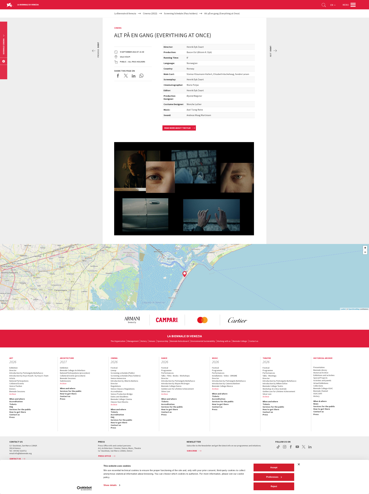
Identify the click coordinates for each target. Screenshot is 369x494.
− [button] (365, 252)
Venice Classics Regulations (123, 389)
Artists (12, 378)
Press (12, 417)
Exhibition (13, 367)
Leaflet (343, 309)
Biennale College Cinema (121, 399)
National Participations (19, 381)
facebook (291, 448)
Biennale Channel (320, 391)
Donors (12, 389)
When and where (17, 399)
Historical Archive (320, 372)
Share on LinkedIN (133, 75)
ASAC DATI (317, 393)
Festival (114, 367)
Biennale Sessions (17, 391)
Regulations (116, 386)
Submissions (65, 381)
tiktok (278, 448)
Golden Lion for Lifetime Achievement (177, 389)
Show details (110, 485)
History (144, 341)
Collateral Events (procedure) (72, 375)
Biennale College (240, 341)
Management (133, 341)
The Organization (118, 341)
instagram (285, 448)
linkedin (310, 448)
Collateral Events (16, 383)
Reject (274, 486)
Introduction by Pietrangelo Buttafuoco (26, 373)
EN (332, 4)
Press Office (104, 456)
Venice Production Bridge (122, 394)
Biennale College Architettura (72, 370)
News (315, 403)
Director (12, 370)
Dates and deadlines (119, 396)
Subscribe (192, 450)
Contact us (253, 341)
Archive (12, 394)
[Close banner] (299, 464)
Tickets (13, 404)
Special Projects (320, 378)
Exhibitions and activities (324, 375)
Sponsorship (162, 341)
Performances (167, 373)
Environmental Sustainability (203, 341)
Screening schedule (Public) (123, 373)
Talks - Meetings (269, 375)
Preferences (272, 477)
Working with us (224, 341)
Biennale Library (320, 370)
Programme (166, 370)
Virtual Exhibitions (320, 383)
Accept (273, 467)
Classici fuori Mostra (119, 402)
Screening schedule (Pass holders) (126, 375)
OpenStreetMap (353, 309)
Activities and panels (322, 380)
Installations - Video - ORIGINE (224, 375)
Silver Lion (165, 391)
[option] (131, 320)
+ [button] (365, 248)
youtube (297, 448)
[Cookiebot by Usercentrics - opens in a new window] (84, 488)
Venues (152, 341)
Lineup (113, 370)
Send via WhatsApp (141, 75)
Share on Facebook (118, 75)
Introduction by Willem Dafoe (275, 383)
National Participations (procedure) (75, 373)
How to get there (17, 412)
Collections (318, 385)
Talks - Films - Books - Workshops (175, 375)
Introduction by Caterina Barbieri (226, 383)
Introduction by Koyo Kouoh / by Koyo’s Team (28, 375)
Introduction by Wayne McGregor (175, 383)
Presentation (319, 367)
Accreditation (16, 401)
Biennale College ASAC (323, 388)
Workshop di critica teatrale (275, 389)
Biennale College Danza (171, 386)
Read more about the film (177, 128)
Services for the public (20, 409)
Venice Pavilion (15, 386)
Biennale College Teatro (273, 386)
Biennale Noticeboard (179, 341)
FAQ (11, 407)
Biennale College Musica (222, 386)
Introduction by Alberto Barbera (124, 381)
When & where (320, 401)
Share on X (126, 75)
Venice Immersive (118, 378)
